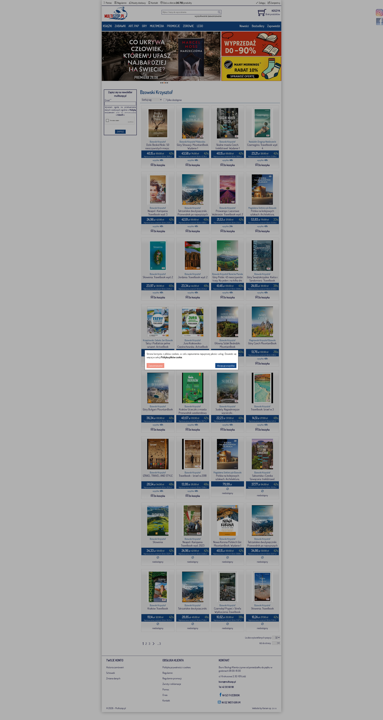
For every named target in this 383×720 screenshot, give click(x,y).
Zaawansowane (155, 365)
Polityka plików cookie (171, 357)
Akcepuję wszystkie (226, 365)
